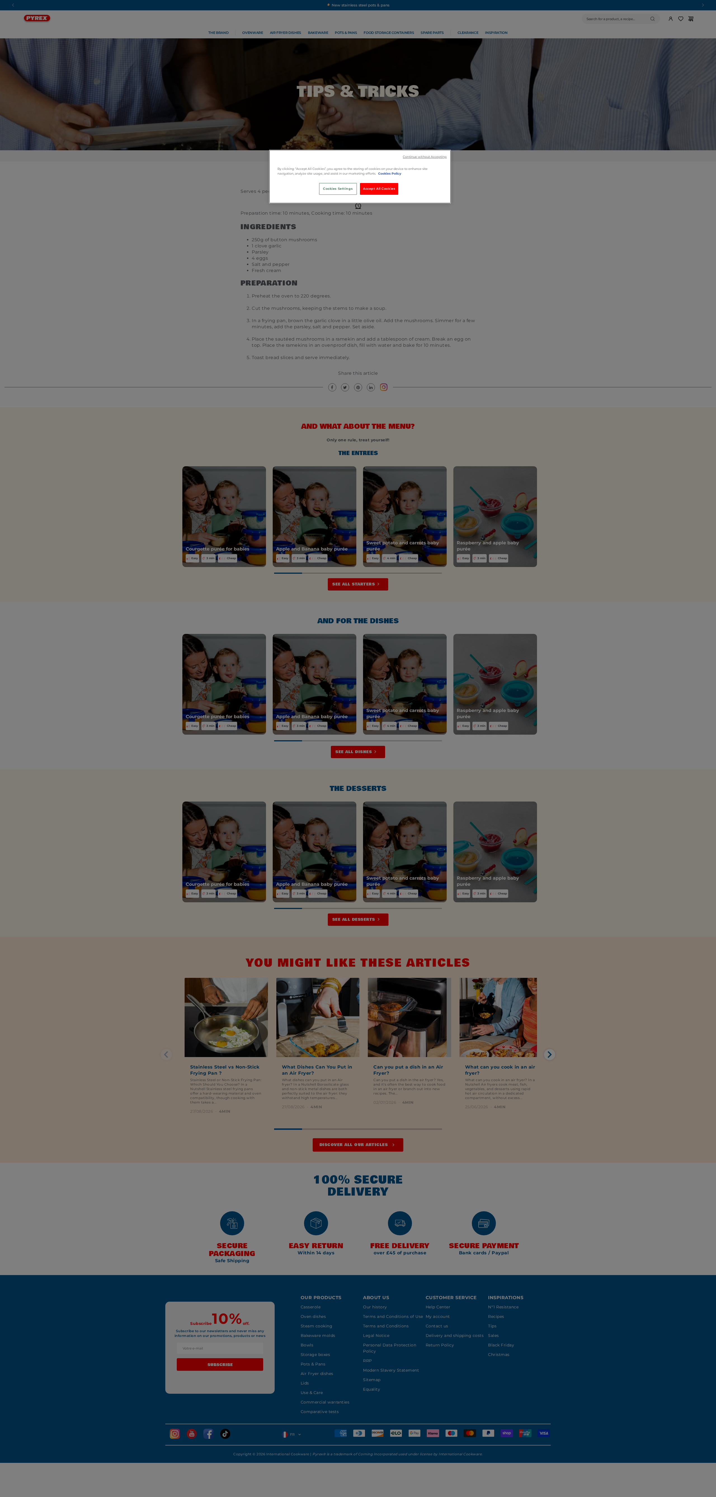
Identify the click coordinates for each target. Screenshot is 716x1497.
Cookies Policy (389, 173)
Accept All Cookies (379, 189)
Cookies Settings (338, 189)
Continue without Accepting (425, 157)
